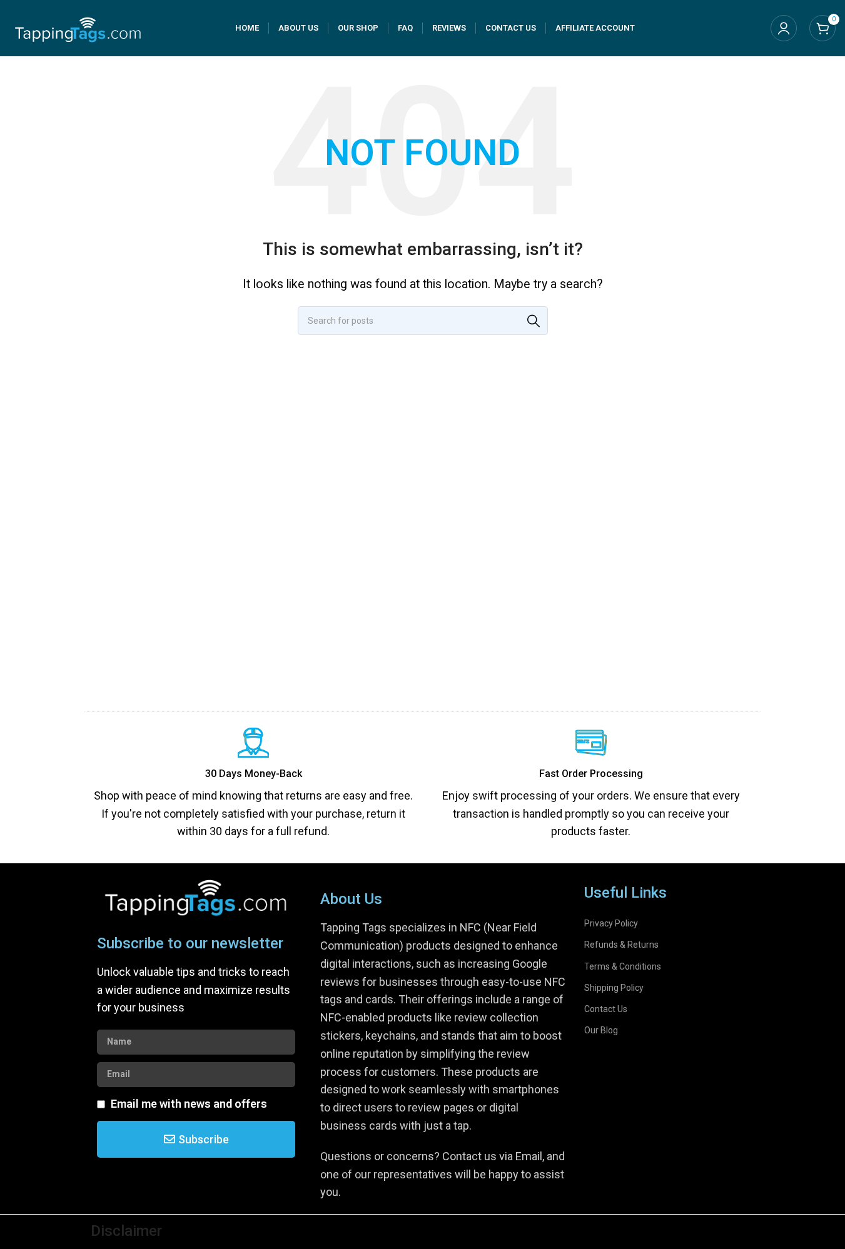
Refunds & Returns (621, 945)
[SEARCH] (533, 320)
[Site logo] (78, 27)
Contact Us (605, 1009)
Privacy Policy (611, 923)
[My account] (783, 28)
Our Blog (601, 1030)
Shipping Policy (614, 988)
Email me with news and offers (189, 1103)
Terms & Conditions (622, 966)
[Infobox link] (253, 784)
